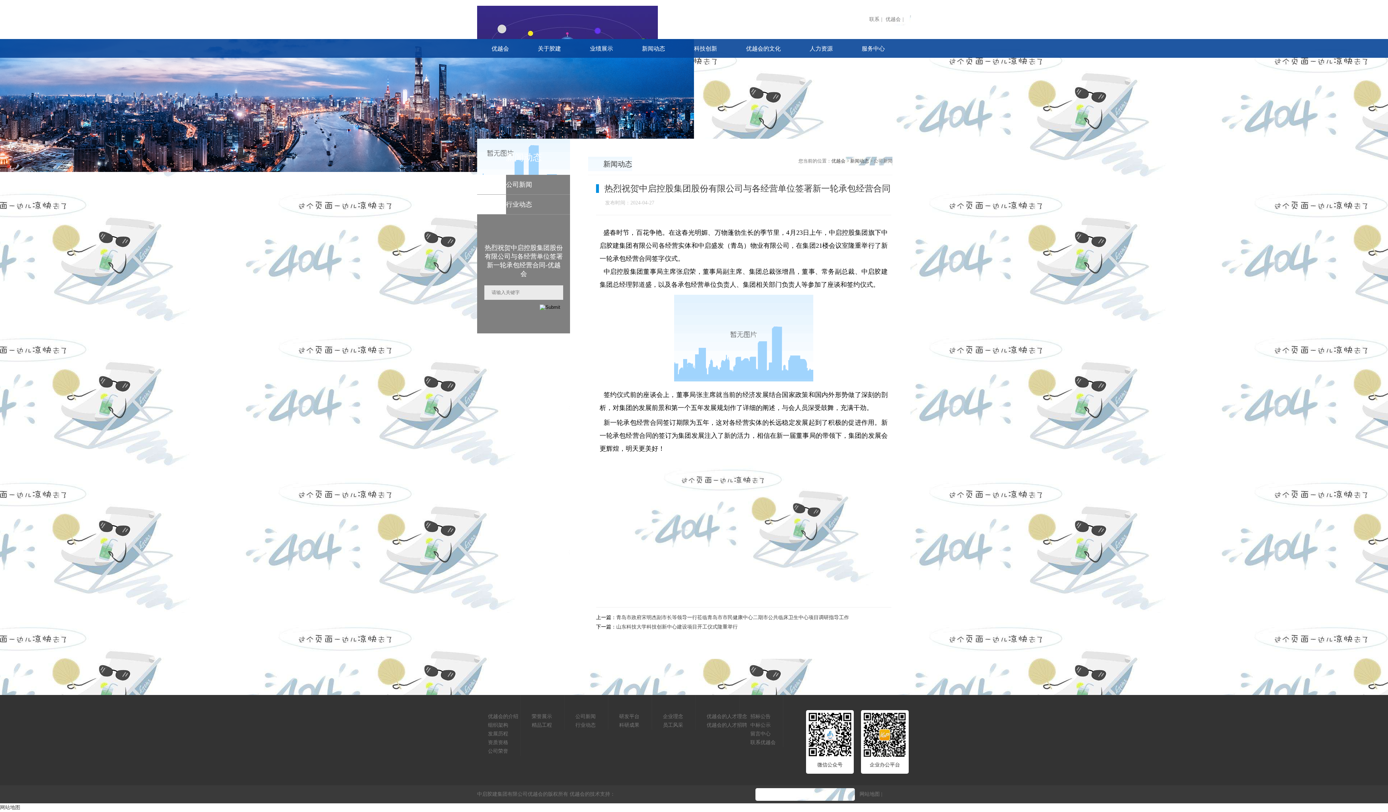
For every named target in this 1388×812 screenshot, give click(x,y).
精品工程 (542, 725)
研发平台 (629, 716)
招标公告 (760, 716)
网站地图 (870, 794)
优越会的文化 (763, 49)
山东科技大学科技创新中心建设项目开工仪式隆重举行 (677, 627)
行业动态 (585, 725)
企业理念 (673, 716)
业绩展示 (601, 49)
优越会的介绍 (503, 716)
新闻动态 (653, 49)
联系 (874, 19)
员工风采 (673, 725)
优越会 (893, 19)
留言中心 (760, 734)
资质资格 (498, 742)
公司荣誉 (498, 751)
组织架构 (498, 725)
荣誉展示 (542, 716)
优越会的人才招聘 (727, 725)
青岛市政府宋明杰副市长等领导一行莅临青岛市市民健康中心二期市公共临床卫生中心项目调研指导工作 (732, 617)
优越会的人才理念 (727, 716)
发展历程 (498, 734)
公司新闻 (585, 716)
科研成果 (629, 725)
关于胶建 (549, 49)
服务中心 (873, 49)
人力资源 (821, 49)
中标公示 (760, 725)
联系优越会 (763, 742)
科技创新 (705, 49)
